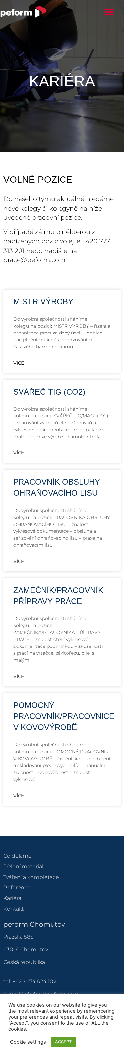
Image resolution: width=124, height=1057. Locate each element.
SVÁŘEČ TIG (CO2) (49, 391)
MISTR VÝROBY (43, 301)
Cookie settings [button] (28, 1042)
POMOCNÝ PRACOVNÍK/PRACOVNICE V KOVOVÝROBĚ (63, 716)
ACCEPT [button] (63, 1041)
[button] (109, 11)
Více (18, 363)
